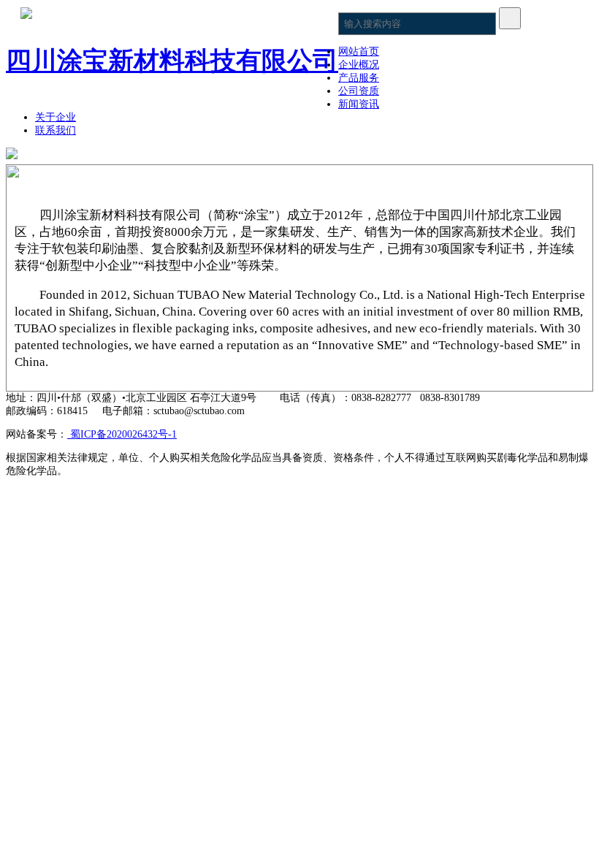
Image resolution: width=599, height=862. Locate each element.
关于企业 (55, 117)
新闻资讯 (358, 104)
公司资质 (358, 90)
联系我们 (55, 130)
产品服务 (358, 77)
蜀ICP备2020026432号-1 (122, 434)
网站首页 (358, 51)
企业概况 (358, 64)
